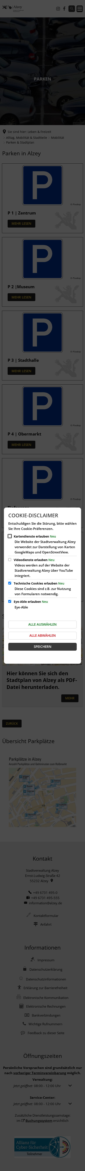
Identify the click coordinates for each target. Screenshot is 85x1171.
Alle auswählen (42, 624)
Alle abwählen (42, 635)
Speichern (42, 646)
